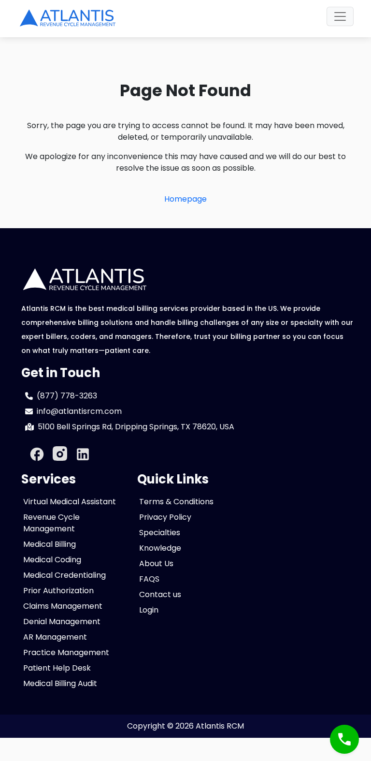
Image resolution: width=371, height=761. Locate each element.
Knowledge (160, 548)
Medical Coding (52, 559)
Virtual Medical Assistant (69, 501)
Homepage (185, 199)
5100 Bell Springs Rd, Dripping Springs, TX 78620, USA (136, 426)
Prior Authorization (58, 590)
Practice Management (66, 652)
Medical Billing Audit (60, 683)
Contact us (160, 594)
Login (148, 609)
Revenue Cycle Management (51, 523)
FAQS (149, 579)
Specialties (159, 532)
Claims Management (62, 606)
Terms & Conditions (176, 501)
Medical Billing (49, 544)
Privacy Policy (165, 517)
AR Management (55, 637)
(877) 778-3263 (67, 395)
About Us (156, 563)
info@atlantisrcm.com (79, 411)
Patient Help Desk (57, 667)
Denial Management (61, 621)
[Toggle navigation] (340, 16)
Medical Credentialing (64, 575)
